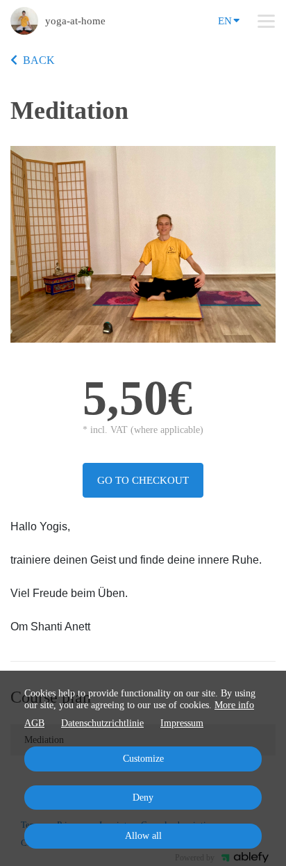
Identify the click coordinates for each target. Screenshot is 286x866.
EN (225, 20)
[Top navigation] (266, 21)
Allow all (143, 836)
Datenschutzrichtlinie (102, 723)
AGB (34, 723)
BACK (39, 60)
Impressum (181, 723)
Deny (143, 797)
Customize (143, 758)
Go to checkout (143, 480)
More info (234, 705)
